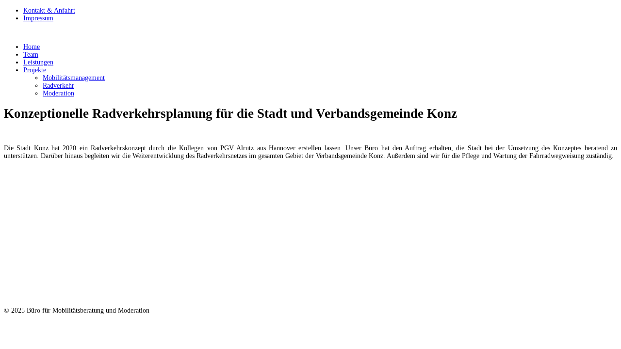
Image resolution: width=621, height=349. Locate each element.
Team (30, 54)
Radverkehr (58, 85)
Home (31, 46)
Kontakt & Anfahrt (49, 10)
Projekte (34, 70)
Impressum (38, 18)
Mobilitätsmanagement (74, 77)
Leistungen (38, 62)
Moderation (58, 93)
